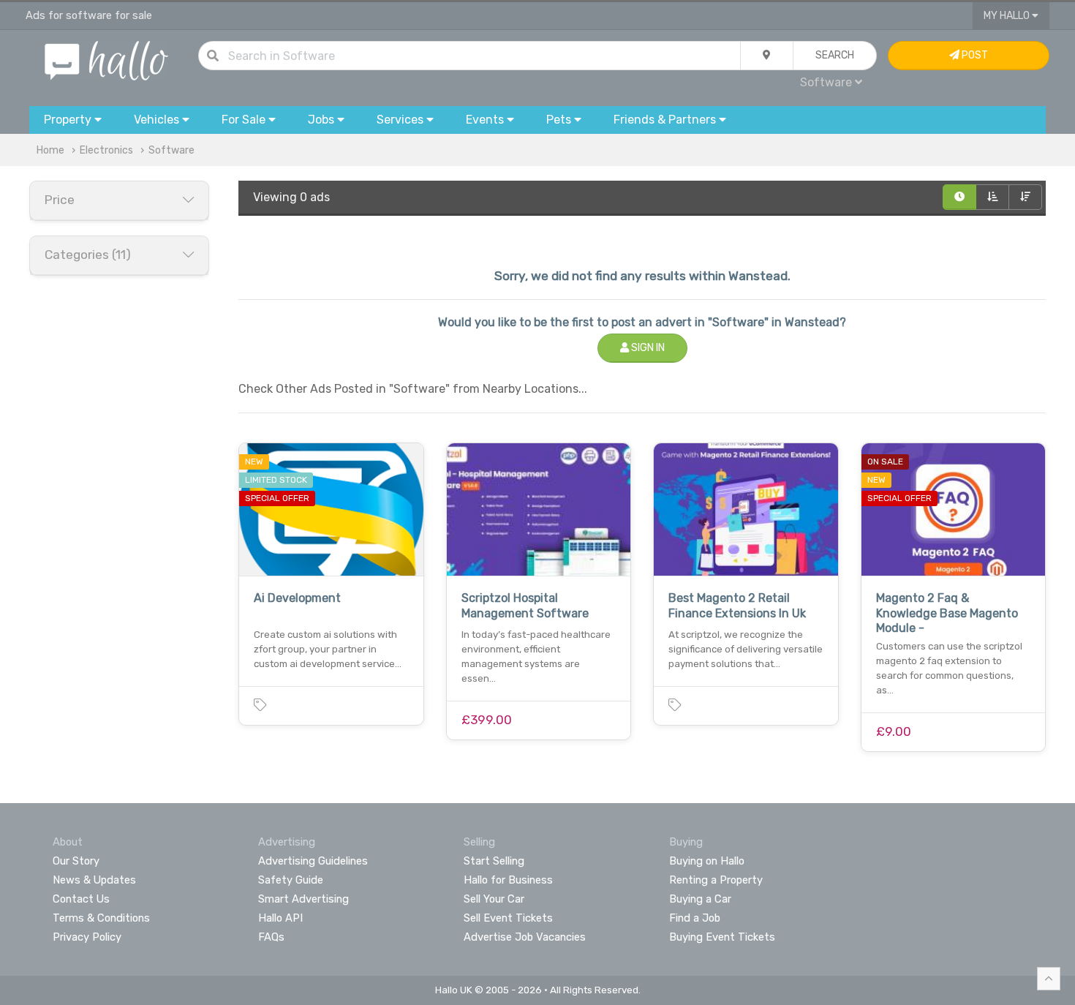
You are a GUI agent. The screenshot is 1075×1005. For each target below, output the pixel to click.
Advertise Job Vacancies (525, 937)
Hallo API (280, 918)
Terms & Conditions (101, 918)
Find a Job (694, 918)
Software (171, 150)
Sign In (647, 348)
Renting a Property (716, 880)
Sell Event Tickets (508, 918)
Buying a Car (700, 899)
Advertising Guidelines (313, 860)
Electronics (106, 150)
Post (973, 55)
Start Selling (494, 860)
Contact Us (81, 899)
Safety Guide (290, 880)
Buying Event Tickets (722, 937)
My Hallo (1008, 16)
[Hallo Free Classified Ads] (106, 60)
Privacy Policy (87, 937)
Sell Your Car (494, 899)
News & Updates (94, 880)
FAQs (271, 937)
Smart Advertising (303, 899)
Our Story (76, 860)
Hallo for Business (508, 880)
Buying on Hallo (706, 860)
